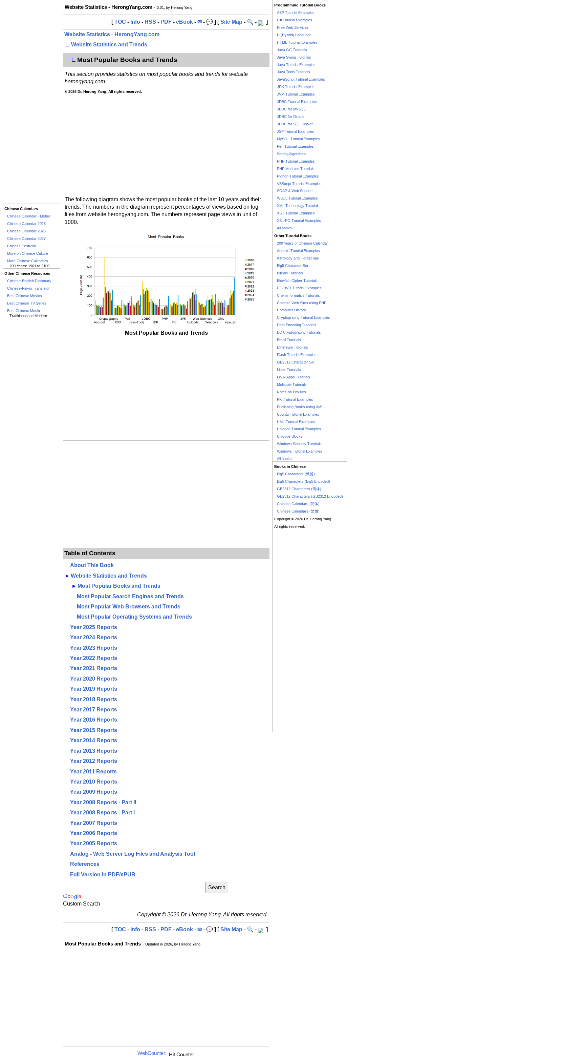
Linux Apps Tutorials (293, 377)
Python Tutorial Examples (298, 176)
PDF (166, 22)
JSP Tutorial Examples (295, 131)
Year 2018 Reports (93, 699)
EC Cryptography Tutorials (299, 332)
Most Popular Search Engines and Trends (130, 596)
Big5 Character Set (292, 266)
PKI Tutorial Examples (295, 399)
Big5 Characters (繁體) (296, 474)
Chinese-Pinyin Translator (28, 288)
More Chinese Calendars (27, 261)
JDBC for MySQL (291, 109)
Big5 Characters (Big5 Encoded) (303, 481)
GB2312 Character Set (296, 362)
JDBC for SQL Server (295, 124)
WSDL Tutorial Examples (297, 198)
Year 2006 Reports (93, 833)
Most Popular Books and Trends (119, 586)
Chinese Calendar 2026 (26, 231)
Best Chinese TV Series (26, 303)
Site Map (231, 22)
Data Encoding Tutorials (296, 325)
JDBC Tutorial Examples (297, 102)
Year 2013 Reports (93, 751)
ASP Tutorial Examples (296, 13)
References (85, 864)
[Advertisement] (31, 102)
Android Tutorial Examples (298, 251)
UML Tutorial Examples (296, 422)
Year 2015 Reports (93, 730)
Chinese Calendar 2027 (26, 238)
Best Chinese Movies (24, 296)
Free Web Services (293, 27)
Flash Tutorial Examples (297, 355)
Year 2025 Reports (93, 627)
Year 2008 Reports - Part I (102, 812)
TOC (120, 22)
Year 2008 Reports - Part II (103, 802)
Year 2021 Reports (93, 668)
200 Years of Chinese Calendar (302, 243)
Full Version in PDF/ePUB (102, 874)
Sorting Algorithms (291, 154)
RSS (150, 22)
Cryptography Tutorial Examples (303, 317)
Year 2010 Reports (93, 782)
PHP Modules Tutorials (296, 169)
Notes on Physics (291, 392)
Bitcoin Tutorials (290, 273)
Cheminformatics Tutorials (298, 295)
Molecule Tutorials (292, 384)
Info (135, 22)
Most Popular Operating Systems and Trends (134, 617)
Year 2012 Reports (93, 761)
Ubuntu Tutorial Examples (298, 414)
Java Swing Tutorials (294, 57)
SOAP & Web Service (294, 191)
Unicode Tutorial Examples (299, 429)
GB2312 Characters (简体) (299, 489)
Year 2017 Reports (93, 709)
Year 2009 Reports (93, 792)
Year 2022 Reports (93, 658)
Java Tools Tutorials (293, 72)
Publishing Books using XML (300, 407)
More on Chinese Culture (27, 253)
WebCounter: (152, 1053)
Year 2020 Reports (93, 679)
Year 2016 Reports (93, 720)
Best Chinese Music (23, 311)
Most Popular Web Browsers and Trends (128, 606)
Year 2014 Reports (93, 740)
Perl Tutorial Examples (295, 146)
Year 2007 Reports (93, 823)
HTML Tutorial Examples (297, 42)
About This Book (92, 565)
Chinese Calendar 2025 (26, 224)
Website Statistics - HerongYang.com (111, 34)
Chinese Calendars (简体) (298, 504)
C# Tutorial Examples (294, 20)
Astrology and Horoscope (298, 258)
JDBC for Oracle (290, 117)
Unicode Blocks (290, 436)
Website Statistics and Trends (109, 44)
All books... (286, 228)
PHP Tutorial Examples (296, 161)
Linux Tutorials (289, 370)
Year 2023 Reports (93, 648)
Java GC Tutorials (292, 50)
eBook (184, 22)
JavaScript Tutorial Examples (301, 79)
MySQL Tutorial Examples (298, 139)
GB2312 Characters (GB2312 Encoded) (310, 496)
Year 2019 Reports (93, 689)
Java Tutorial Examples (296, 65)
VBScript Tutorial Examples (299, 184)
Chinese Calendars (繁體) (298, 511)
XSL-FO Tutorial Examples (299, 221)
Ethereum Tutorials (292, 347)
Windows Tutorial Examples (299, 451)
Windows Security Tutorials (299, 444)
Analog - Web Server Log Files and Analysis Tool (132, 854)
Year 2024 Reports (93, 637)
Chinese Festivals (22, 246)
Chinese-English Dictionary (29, 281)
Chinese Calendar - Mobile (28, 216)
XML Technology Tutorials (298, 206)
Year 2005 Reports (93, 843)
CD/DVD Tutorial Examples (299, 288)
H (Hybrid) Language (294, 35)
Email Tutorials (289, 340)
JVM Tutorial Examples (296, 94)
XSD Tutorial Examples (296, 213)
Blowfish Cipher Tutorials (297, 280)
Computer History (291, 310)
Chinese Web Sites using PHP (301, 303)
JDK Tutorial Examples (296, 87)
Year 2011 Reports (93, 771)
